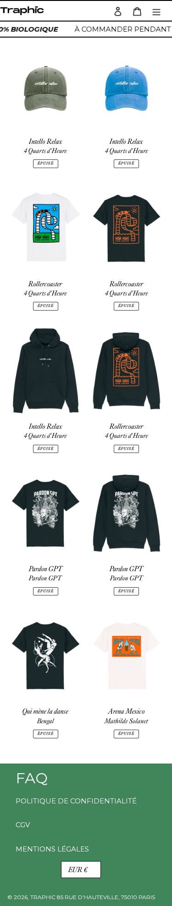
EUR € (78, 869)
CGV (23, 824)
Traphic (24, 13)
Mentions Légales (52, 849)
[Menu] (156, 11)
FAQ (32, 778)
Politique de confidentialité (76, 801)
